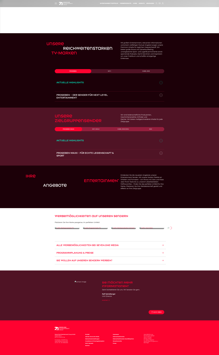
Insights (142, 3)
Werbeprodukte (125, 3)
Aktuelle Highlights (70, 82)
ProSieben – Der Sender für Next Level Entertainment (82, 96)
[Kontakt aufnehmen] (160, 3)
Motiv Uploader (89, 343)
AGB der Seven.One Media (92, 336)
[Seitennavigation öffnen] (56, 3)
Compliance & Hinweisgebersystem (94, 341)
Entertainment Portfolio (109, 3)
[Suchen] (157, 3)
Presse (114, 343)
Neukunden (150, 3)
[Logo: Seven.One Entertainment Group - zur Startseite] (66, 3)
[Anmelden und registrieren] (163, 3)
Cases (135, 3)
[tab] (73, 71)
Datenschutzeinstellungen (92, 338)
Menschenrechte (117, 341)
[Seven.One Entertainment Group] (64, 329)
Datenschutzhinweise (118, 336)
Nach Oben (157, 312)
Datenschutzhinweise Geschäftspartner (123, 338)
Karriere (87, 345)
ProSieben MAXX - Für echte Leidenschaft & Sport (85, 154)
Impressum (116, 334)
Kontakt (105, 300)
